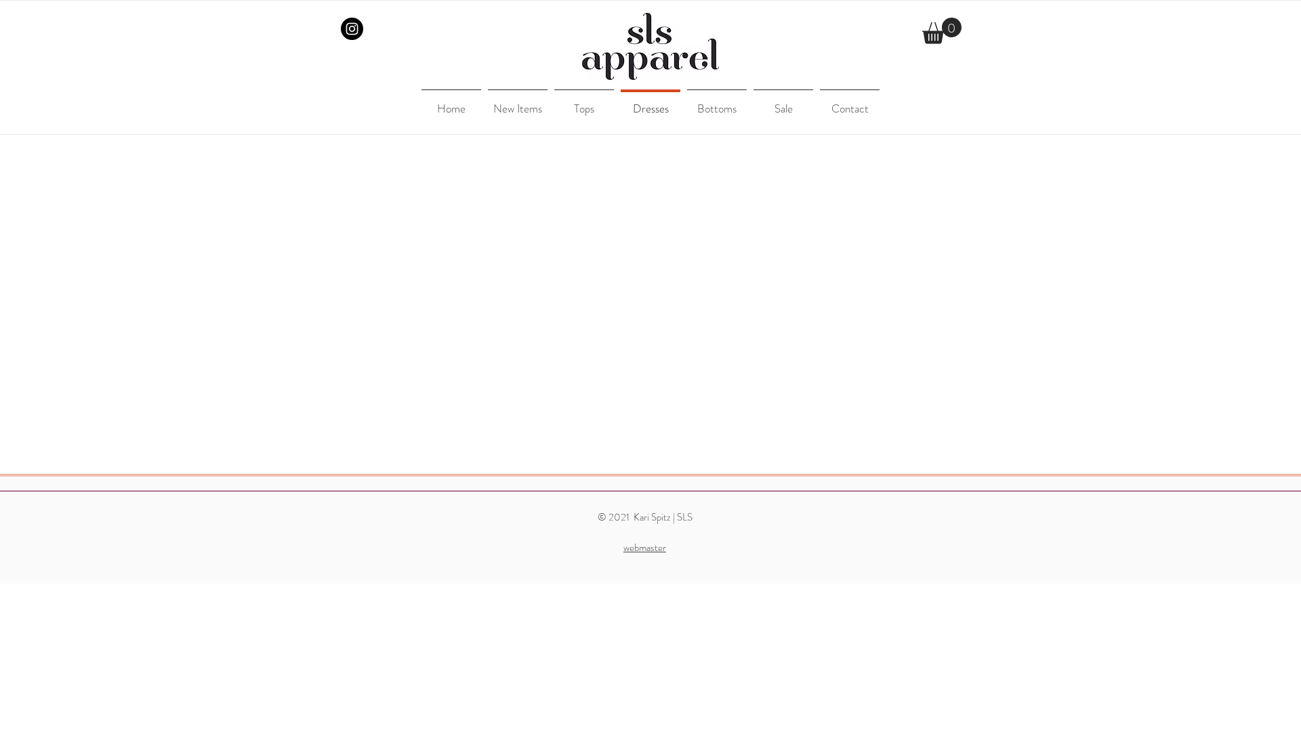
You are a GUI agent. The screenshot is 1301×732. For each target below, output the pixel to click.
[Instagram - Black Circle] (352, 29)
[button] (942, 31)
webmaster (644, 547)
